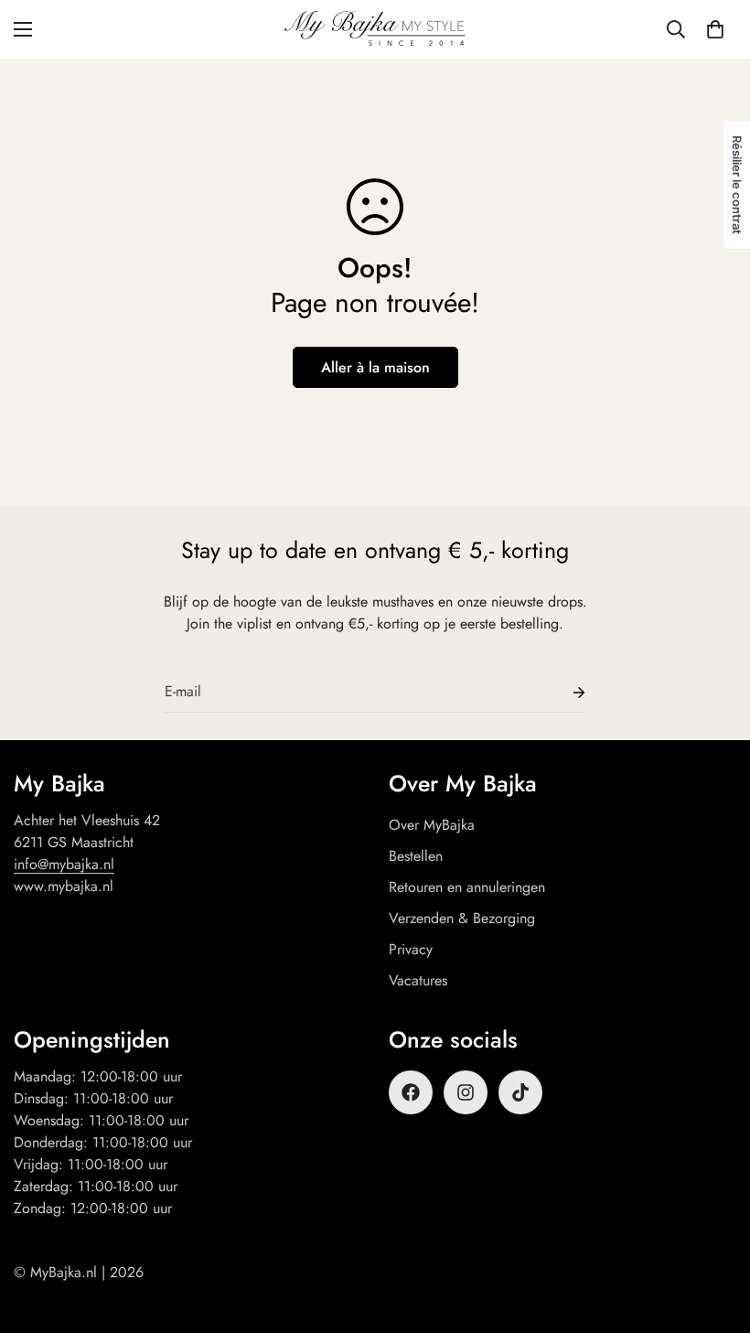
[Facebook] (411, 1092)
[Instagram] (466, 1092)
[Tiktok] (520, 1092)
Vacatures (418, 980)
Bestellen (416, 855)
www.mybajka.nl (63, 886)
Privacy (411, 949)
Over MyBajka (432, 824)
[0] (715, 29)
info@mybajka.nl (64, 864)
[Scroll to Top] (714, 1233)
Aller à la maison (375, 367)
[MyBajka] (375, 29)
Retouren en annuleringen (467, 887)
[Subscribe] (564, 692)
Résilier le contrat (737, 184)
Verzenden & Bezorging (462, 918)
